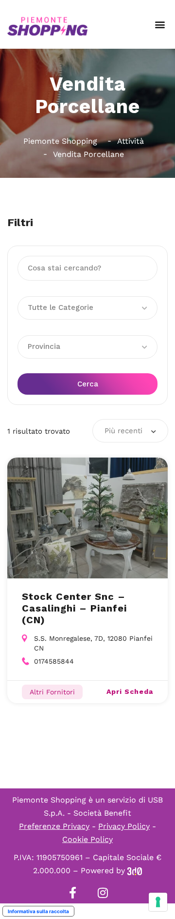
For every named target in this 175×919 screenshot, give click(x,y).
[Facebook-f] (72, 893)
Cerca (87, 384)
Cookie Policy (87, 839)
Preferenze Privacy (54, 826)
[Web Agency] (134, 870)
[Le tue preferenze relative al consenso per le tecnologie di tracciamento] (158, 902)
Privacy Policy (124, 826)
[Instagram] (102, 893)
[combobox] (130, 430)
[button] (160, 25)
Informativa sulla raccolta (38, 911)
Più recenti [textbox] (123, 430)
